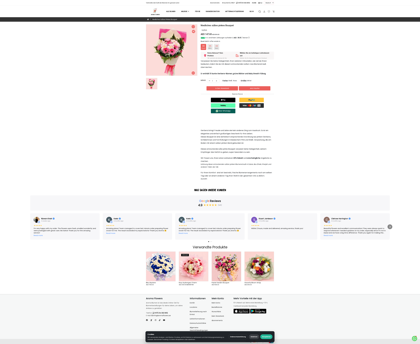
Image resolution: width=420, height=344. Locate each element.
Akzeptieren (266, 337)
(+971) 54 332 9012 (161, 313)
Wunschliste (216, 311)
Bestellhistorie (217, 307)
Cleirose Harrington (339, 219)
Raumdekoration (213, 11)
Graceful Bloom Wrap (252, 283)
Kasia (116, 219)
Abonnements (217, 320)
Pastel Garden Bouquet (220, 283)
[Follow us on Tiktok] (159, 320)
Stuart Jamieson (266, 219)
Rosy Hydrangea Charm (188, 283)
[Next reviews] (390, 226)
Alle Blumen (170, 11)
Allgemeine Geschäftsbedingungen (199, 328)
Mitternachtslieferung (234, 11)
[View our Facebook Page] (147, 320)
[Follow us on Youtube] (165, 320)
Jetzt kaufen (255, 88)
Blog (252, 11)
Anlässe (184, 11)
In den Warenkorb (222, 88)
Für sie (197, 11)
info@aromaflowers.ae (162, 315)
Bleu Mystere (151, 283)
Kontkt (192, 303)
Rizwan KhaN (46, 219)
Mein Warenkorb (218, 316)
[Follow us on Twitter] (151, 320)
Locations (193, 307)
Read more (38, 235)
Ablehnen (254, 337)
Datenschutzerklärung (238, 337)
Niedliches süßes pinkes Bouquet (164, 19)
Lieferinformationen (197, 319)
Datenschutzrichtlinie (198, 323)
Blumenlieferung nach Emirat (198, 312)
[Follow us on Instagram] (155, 320)
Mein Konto (216, 303)
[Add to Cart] (171, 267)
